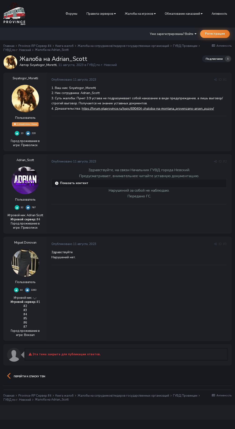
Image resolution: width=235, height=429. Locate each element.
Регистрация (215, 34)
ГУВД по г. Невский (102, 65)
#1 (225, 80)
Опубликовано (73, 80)
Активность (219, 14)
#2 (225, 161)
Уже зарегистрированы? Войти (172, 34)
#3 (225, 244)
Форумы (71, 14)
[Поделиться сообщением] (215, 80)
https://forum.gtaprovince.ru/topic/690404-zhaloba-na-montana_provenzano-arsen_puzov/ (148, 108)
